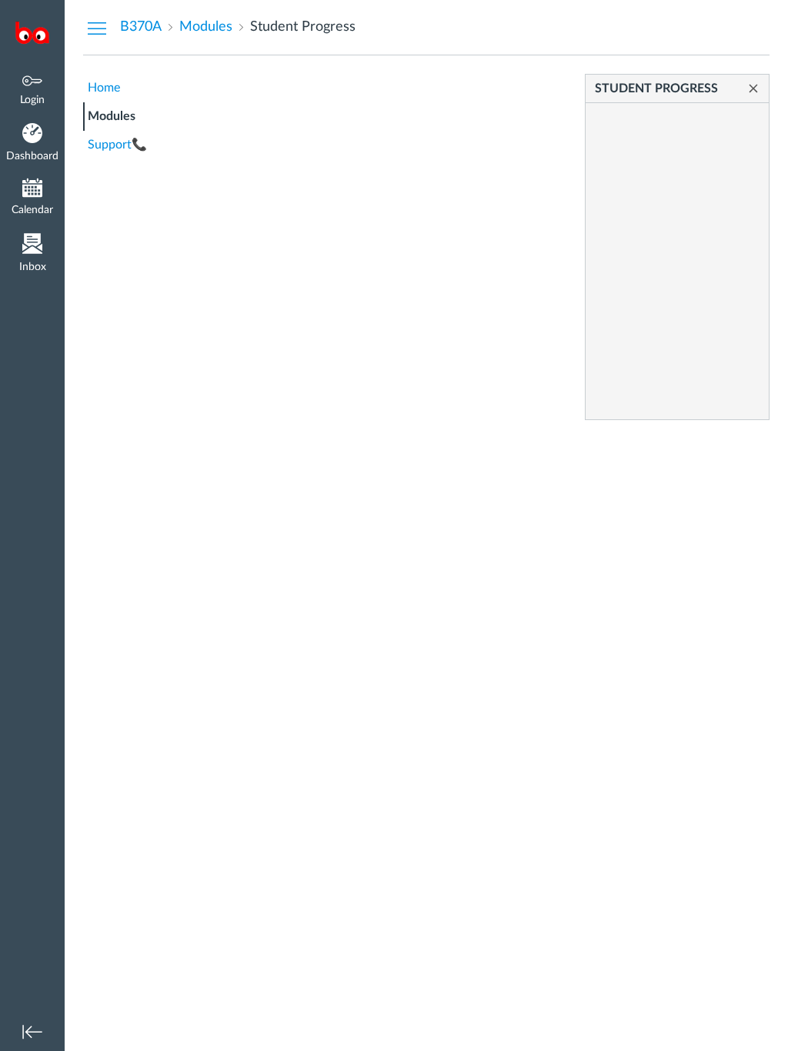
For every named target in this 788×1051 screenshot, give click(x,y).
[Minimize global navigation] (32, 1032)
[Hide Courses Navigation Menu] (97, 27)
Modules (111, 116)
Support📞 (117, 144)
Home (104, 88)
